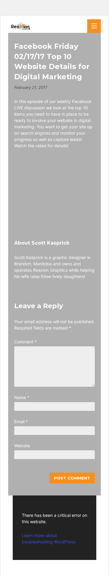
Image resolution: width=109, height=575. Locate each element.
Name (21, 397)
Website (22, 445)
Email (21, 421)
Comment (25, 341)
